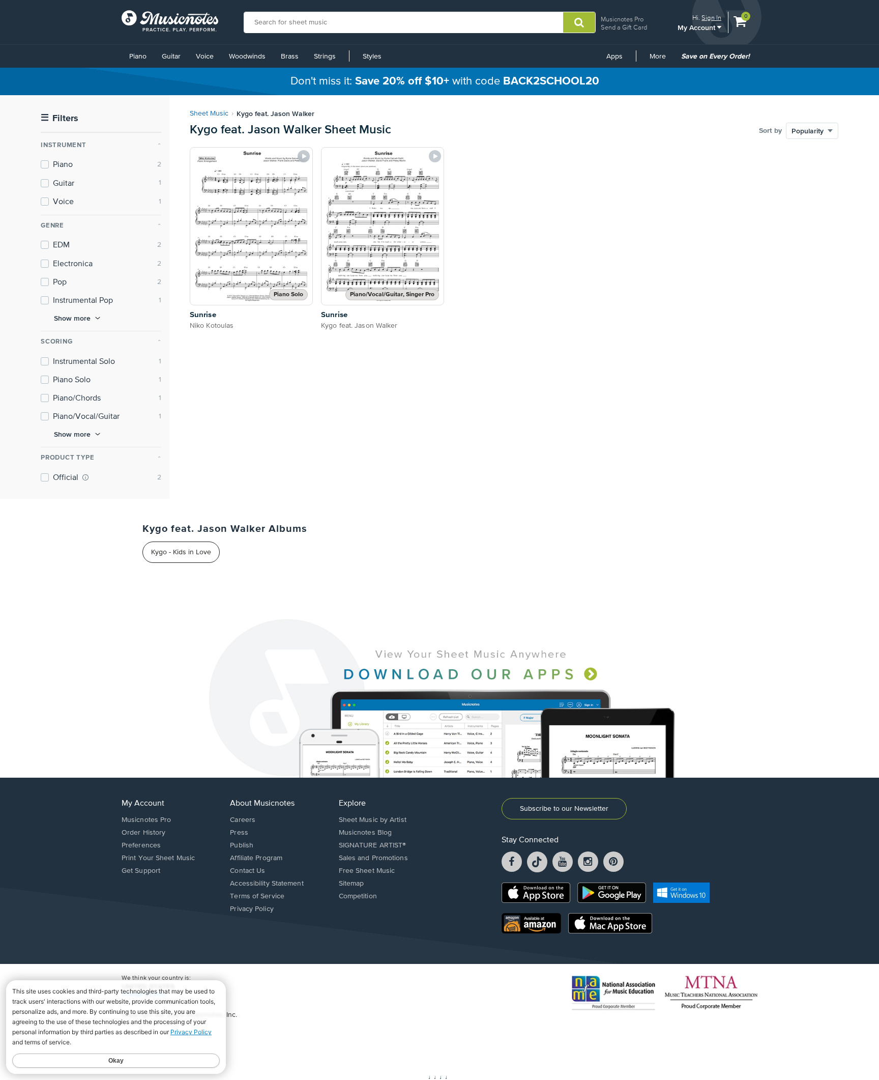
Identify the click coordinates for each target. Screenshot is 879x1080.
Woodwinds (247, 56)
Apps (614, 56)
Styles (372, 56)
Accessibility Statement (266, 883)
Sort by (770, 130)
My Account (697, 27)
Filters (59, 118)
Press (239, 832)
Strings (325, 56)
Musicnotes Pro (622, 19)
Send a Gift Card (624, 27)
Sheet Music (209, 113)
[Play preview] (304, 156)
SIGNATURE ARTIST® (372, 845)
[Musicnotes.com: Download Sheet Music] (170, 20)
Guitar (171, 56)
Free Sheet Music (367, 870)
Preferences (141, 845)
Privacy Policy (251, 909)
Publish (241, 845)
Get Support (141, 870)
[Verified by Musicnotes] (85, 477)
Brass (290, 56)
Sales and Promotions (373, 858)
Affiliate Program (256, 858)
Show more (72, 318)
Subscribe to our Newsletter (564, 808)
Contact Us (247, 870)
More (661, 60)
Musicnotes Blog (365, 832)
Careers (242, 819)
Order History (143, 832)
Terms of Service (257, 896)
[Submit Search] (579, 22)
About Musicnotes (262, 804)
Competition (358, 896)
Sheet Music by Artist (372, 819)
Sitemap (351, 883)
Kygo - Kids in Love (181, 552)
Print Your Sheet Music (158, 858)
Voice (205, 56)
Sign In (711, 17)
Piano (137, 56)
